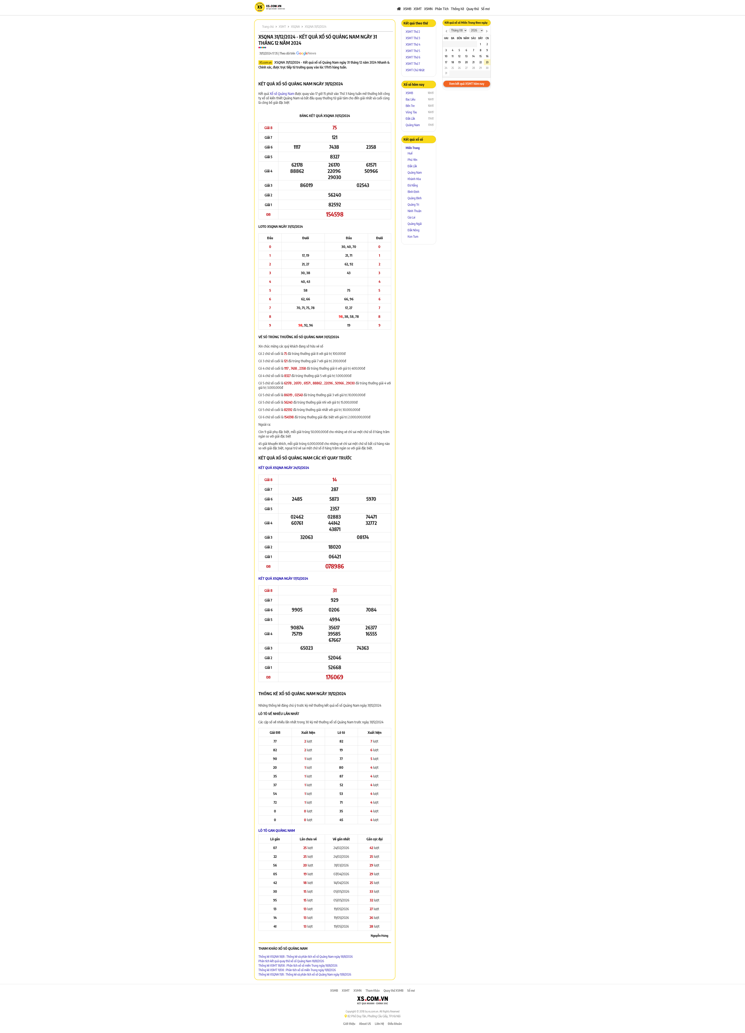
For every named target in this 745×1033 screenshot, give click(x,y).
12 (459, 56)
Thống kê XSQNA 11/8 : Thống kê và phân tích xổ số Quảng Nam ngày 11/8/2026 (304, 974)
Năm (466, 38)
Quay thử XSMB (393, 990)
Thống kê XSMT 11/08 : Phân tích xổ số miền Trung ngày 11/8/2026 (297, 970)
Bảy (480, 38)
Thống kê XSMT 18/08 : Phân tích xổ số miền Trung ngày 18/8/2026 (297, 965)
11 (453, 56)
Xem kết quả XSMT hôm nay (466, 84)
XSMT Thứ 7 (413, 64)
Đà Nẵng (413, 185)
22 (480, 62)
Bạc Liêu (410, 99)
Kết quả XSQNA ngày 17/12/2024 (283, 578)
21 (473, 62)
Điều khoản (395, 1024)
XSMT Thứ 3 (413, 38)
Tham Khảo (373, 990)
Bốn (459, 38)
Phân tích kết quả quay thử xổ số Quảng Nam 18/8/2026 (291, 961)
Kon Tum (413, 236)
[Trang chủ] (399, 9)
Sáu (473, 38)
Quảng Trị (413, 204)
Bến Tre (410, 105)
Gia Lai (411, 217)
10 (446, 56)
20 (466, 62)
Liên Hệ (379, 1024)
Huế (410, 153)
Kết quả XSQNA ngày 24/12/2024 (283, 467)
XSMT (418, 8)
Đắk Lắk (410, 118)
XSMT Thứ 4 (413, 44)
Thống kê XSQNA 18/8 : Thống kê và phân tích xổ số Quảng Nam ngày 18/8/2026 (305, 956)
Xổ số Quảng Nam (282, 93)
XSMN (428, 8)
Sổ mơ (485, 8)
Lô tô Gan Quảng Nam (276, 830)
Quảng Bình (415, 198)
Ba (452, 38)
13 (466, 56)
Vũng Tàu (411, 112)
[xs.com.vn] (269, 11)
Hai (446, 38)
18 (452, 62)
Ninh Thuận (414, 211)
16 (487, 56)
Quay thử (472, 8)
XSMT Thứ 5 (413, 51)
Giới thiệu (349, 1024)
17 (446, 62)
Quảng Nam (413, 125)
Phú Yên (412, 160)
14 (473, 56)
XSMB (407, 8)
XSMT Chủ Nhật (415, 70)
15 (480, 56)
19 (459, 62)
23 (487, 62)
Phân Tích (442, 8)
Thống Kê (457, 8)
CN (487, 38)
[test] (446, 31)
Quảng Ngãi (415, 224)
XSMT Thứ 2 (413, 32)
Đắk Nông (413, 230)
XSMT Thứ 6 (413, 57)
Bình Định (413, 192)
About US (365, 1024)
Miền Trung (413, 148)
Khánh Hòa (414, 179)
